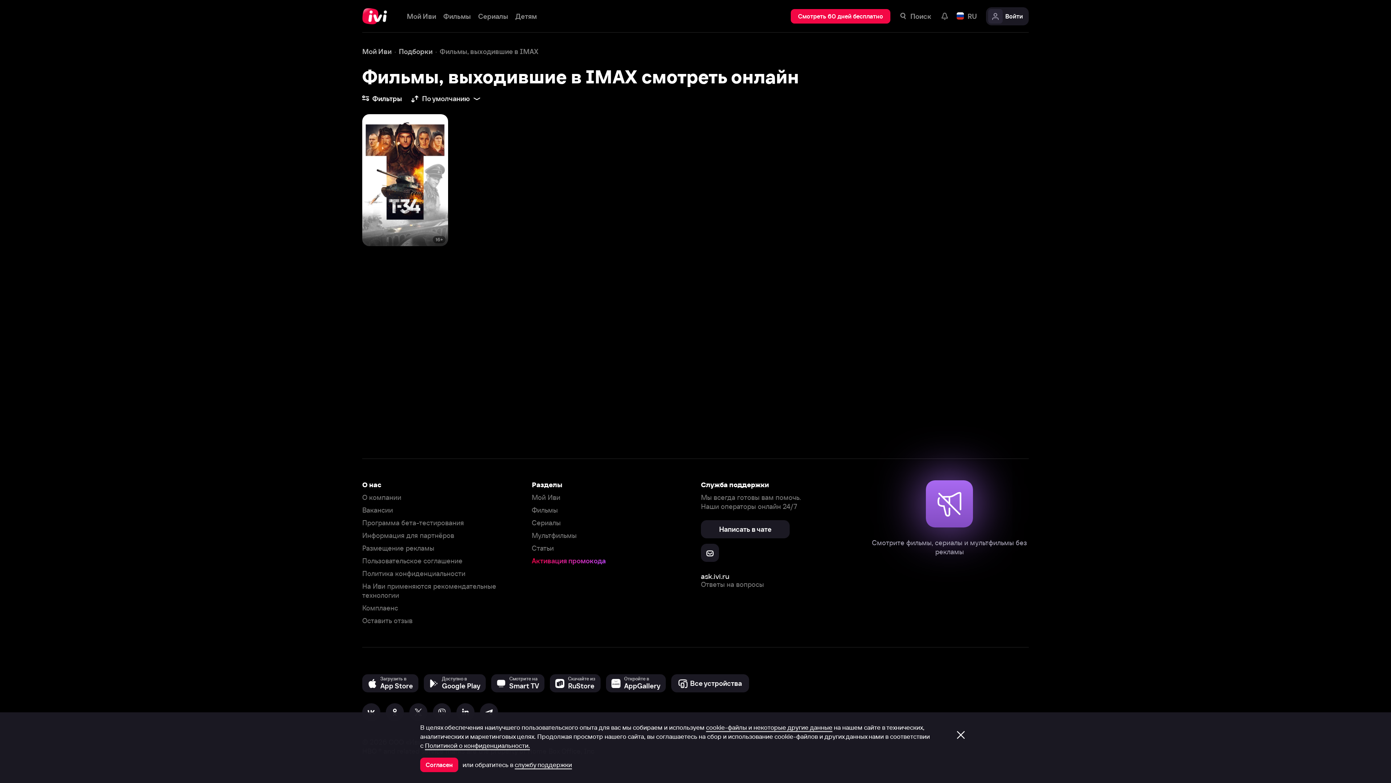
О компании (381, 497)
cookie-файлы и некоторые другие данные (769, 727)
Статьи (543, 548)
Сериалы (546, 523)
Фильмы (545, 510)
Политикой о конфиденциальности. (477, 745)
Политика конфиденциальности (413, 573)
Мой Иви (546, 497)
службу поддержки (543, 764)
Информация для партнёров (408, 535)
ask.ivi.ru (715, 576)
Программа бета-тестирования (413, 523)
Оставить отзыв (387, 621)
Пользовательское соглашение (412, 561)
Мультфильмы (554, 535)
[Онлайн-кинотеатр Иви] (377, 16)
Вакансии (377, 510)
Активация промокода (569, 561)
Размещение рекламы (398, 548)
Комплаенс (380, 608)
